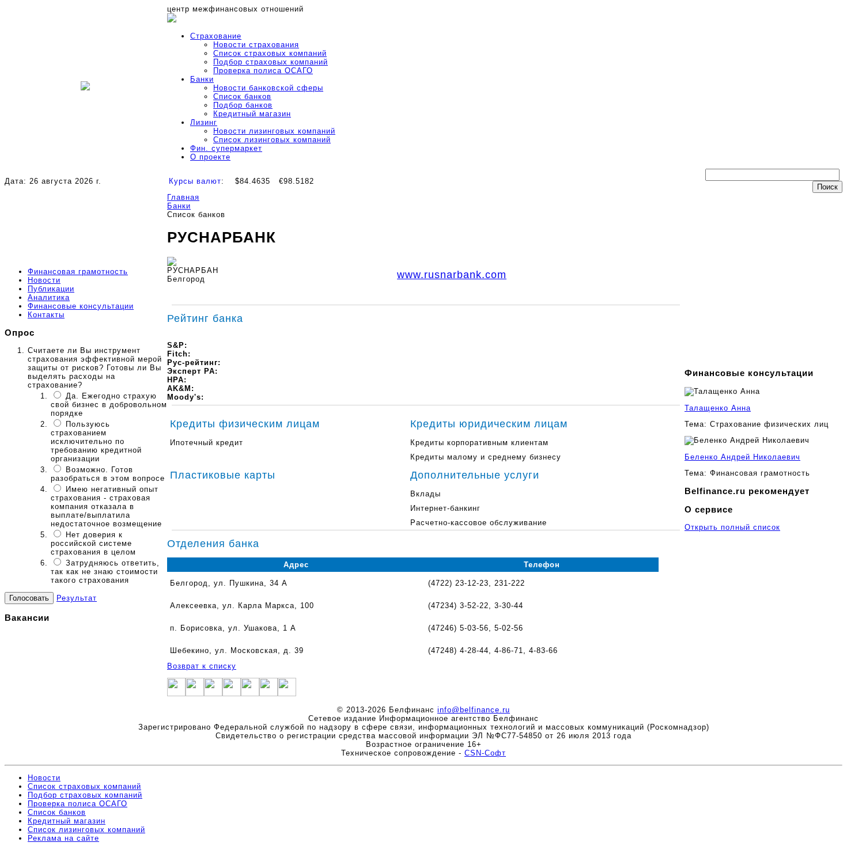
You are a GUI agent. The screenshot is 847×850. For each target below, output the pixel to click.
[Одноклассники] (231, 693)
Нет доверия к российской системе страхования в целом (93, 543)
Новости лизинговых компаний (274, 131)
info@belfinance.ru (473, 709)
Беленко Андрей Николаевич (742, 457)
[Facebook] (176, 693)
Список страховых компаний (270, 53)
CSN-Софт (485, 753)
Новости (44, 280)
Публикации (51, 288)
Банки (202, 79)
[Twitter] (195, 693)
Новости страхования (256, 44)
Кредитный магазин (252, 113)
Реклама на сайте (63, 838)
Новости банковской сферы (268, 88)
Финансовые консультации (81, 306)
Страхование (215, 36)
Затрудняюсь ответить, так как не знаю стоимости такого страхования (105, 572)
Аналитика (49, 297)
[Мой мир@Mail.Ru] (287, 693)
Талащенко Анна (718, 408)
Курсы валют (195, 181)
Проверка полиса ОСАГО (263, 70)
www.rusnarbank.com (451, 274)
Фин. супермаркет (226, 148)
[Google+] (213, 693)
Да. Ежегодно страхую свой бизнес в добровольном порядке (109, 405)
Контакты (46, 314)
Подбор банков (243, 105)
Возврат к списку (201, 666)
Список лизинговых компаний (272, 139)
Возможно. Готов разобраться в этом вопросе (108, 474)
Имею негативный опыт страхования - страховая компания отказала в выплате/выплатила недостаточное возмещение (106, 506)
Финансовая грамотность (78, 271)
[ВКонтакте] (250, 693)
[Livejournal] (268, 693)
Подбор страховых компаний (270, 62)
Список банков (242, 96)
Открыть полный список (732, 527)
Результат (76, 598)
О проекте (210, 157)
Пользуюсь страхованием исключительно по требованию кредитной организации (96, 441)
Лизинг (203, 122)
